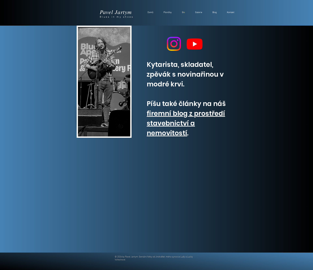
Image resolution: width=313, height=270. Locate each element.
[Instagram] (173, 43)
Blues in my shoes (117, 16)
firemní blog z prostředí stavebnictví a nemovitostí (186, 123)
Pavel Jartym (116, 11)
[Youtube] (194, 43)
